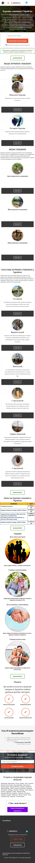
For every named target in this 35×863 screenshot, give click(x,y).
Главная (2, 750)
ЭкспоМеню (6, 821)
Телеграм (29, 52)
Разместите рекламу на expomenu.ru (17, 809)
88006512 (16, 3)
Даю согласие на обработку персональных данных (18, 45)
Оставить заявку (17, 839)
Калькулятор (17, 58)
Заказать (17, 109)
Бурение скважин (11, 750)
